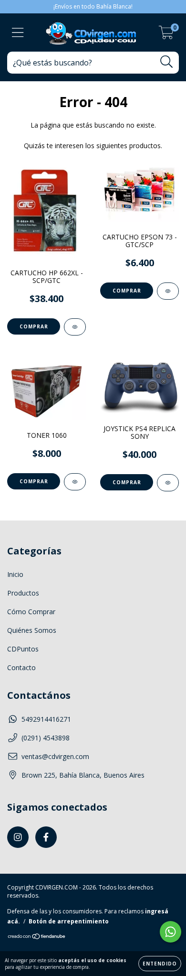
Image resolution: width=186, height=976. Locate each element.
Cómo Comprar (31, 611)
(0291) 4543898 (45, 737)
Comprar (34, 326)
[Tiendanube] (37, 937)
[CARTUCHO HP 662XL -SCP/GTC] (75, 327)
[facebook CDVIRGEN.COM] (46, 837)
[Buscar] (166, 62)
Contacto (21, 667)
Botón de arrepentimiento (69, 921)
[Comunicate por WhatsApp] (170, 932)
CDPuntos (23, 648)
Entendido (160, 963)
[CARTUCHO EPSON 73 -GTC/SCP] (168, 291)
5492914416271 (46, 719)
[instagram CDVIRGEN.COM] (18, 837)
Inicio (15, 574)
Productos (23, 592)
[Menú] (18, 33)
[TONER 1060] (75, 481)
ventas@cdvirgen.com (55, 756)
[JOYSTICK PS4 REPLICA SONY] (168, 482)
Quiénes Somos (31, 630)
